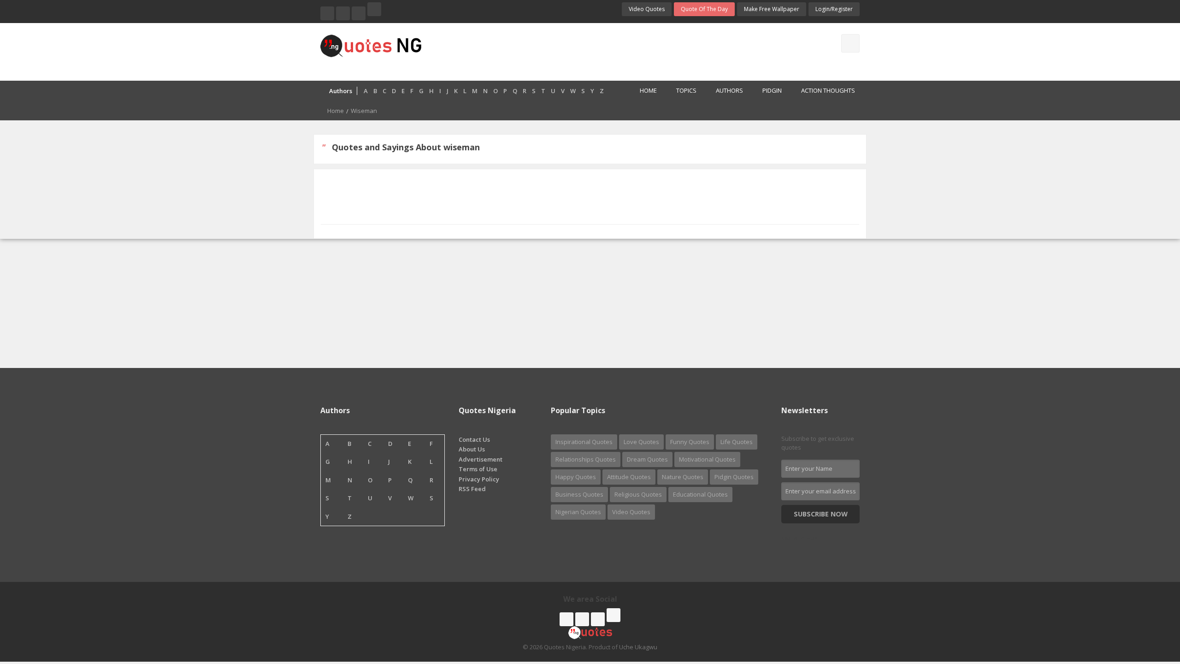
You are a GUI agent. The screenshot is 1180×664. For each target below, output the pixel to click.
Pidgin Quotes (734, 477)
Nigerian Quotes (578, 512)
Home (648, 90)
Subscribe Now (821, 514)
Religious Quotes (638, 494)
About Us (472, 449)
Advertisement (480, 459)
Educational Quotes (700, 494)
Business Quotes (579, 494)
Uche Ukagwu (638, 647)
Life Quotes (736, 442)
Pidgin (772, 90)
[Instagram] (359, 13)
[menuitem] (643, 91)
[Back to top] (1150, 606)
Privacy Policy (479, 479)
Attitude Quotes (629, 477)
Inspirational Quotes (584, 442)
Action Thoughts (828, 90)
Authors (729, 90)
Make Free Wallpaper (771, 9)
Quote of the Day (704, 9)
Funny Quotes (689, 442)
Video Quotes (647, 9)
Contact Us (474, 439)
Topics (686, 90)
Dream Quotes (647, 459)
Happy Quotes (575, 477)
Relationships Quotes (585, 459)
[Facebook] (327, 13)
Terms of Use (478, 469)
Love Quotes (641, 442)
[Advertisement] (626, 50)
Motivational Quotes (707, 459)
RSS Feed (472, 489)
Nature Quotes (682, 477)
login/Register (834, 9)
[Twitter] (343, 13)
